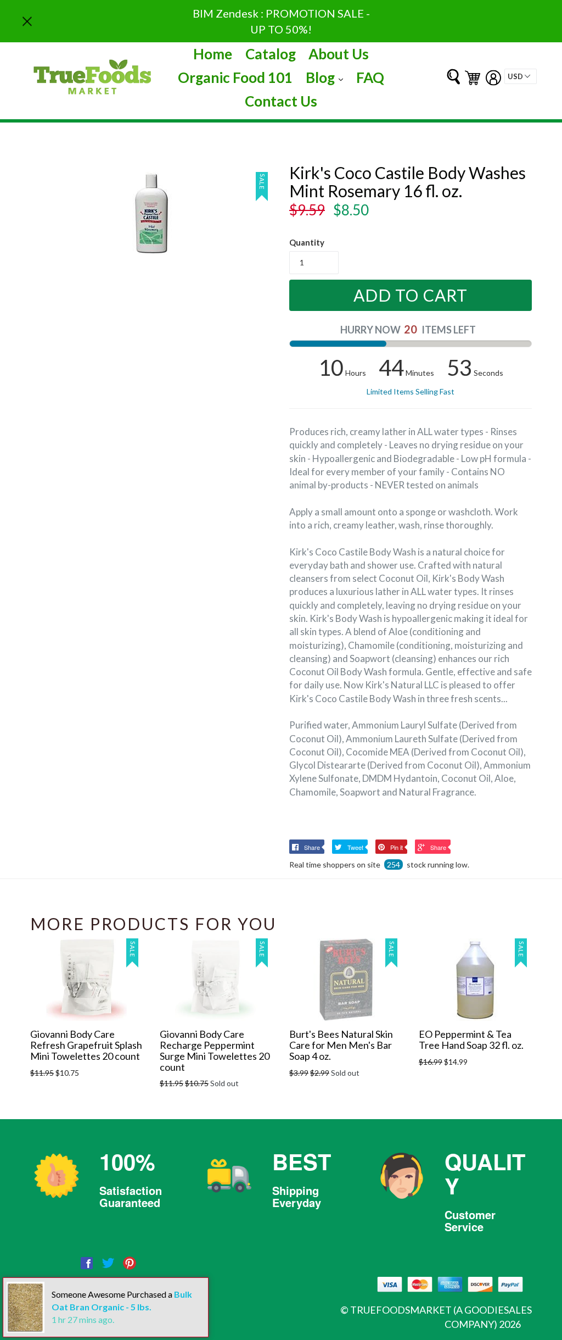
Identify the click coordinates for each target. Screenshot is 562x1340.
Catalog (270, 54)
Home (212, 54)
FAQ (370, 77)
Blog (327, 77)
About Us (338, 54)
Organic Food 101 (235, 77)
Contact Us (281, 101)
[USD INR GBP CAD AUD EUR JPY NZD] (520, 76)
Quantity (306, 242)
